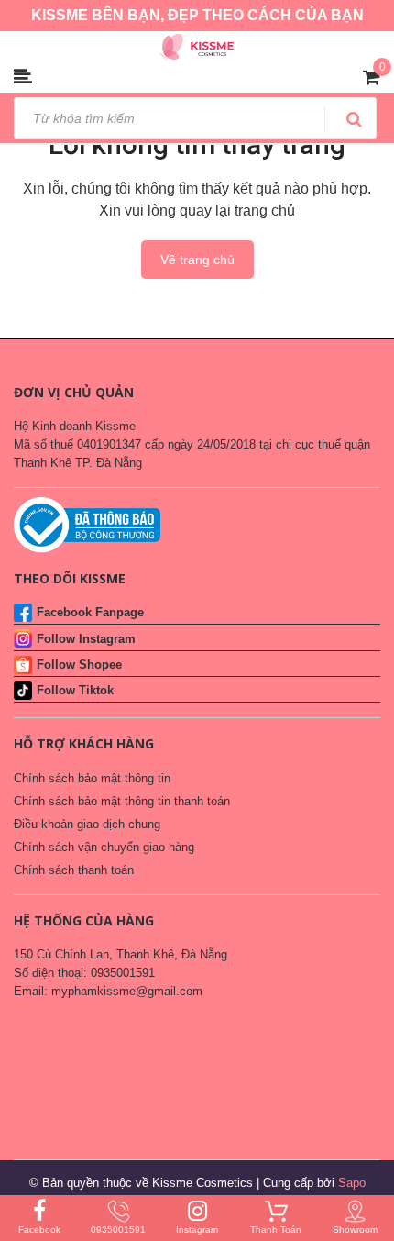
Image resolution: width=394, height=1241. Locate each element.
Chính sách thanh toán (74, 870)
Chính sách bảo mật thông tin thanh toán (122, 801)
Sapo (352, 1183)
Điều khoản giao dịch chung (87, 824)
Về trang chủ (197, 259)
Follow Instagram (86, 639)
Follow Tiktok (75, 690)
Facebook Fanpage (90, 612)
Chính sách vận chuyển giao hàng (104, 847)
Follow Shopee (79, 664)
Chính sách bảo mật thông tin (92, 778)
